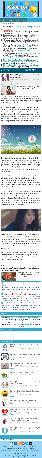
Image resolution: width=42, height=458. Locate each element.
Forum (24, 20)
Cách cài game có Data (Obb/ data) (14, 60)
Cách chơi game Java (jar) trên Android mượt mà (19, 65)
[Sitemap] (26, 444)
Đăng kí (9, 20)
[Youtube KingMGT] (23, 444)
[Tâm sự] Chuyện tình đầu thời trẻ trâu (23, 400)
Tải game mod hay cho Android (20, 50)
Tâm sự (12, 350)
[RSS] (19, 444)
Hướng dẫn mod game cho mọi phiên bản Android (19, 62)
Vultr (25, 453)
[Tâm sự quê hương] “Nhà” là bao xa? (23, 372)
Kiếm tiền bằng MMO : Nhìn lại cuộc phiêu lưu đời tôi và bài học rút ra (24, 419)
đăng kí (23, 323)
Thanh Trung (27, 45)
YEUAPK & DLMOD (17, 455)
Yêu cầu (17, 20)
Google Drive (22, 296)
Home (3, 20)
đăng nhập (14, 323)
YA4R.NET (28, 324)
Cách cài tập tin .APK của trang (13, 57)
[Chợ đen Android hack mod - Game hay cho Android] (11, 444)
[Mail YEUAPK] (30, 444)
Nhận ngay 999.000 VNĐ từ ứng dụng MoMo (25, 27)
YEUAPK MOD (18, 47)
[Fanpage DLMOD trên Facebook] (15, 444)
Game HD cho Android (23, 450)
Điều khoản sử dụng (7, 450)
